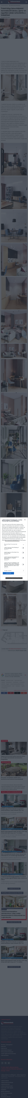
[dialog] (14, 549)
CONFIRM (8, 573)
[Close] (25, 520)
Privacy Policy (19, 578)
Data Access (14, 578)
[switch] (23, 548)
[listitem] (14, 545)
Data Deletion (8, 578)
